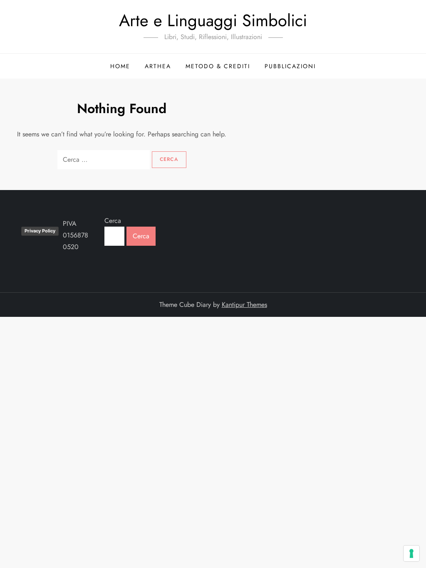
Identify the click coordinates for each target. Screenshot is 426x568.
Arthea (158, 66)
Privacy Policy (40, 231)
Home (120, 66)
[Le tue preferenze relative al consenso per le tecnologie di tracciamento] (411, 553)
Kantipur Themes (244, 304)
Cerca (112, 220)
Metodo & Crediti (218, 66)
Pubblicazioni (290, 66)
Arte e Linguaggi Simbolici (213, 20)
